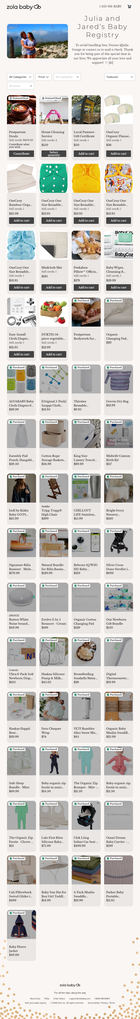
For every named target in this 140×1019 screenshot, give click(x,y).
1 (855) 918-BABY (102, 999)
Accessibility (94, 1003)
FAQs (46, 999)
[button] (21, 111)
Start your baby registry (35, 1003)
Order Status (59, 999)
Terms (112, 1003)
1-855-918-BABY (110, 6)
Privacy (104, 1003)
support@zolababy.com (79, 999)
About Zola (35, 999)
